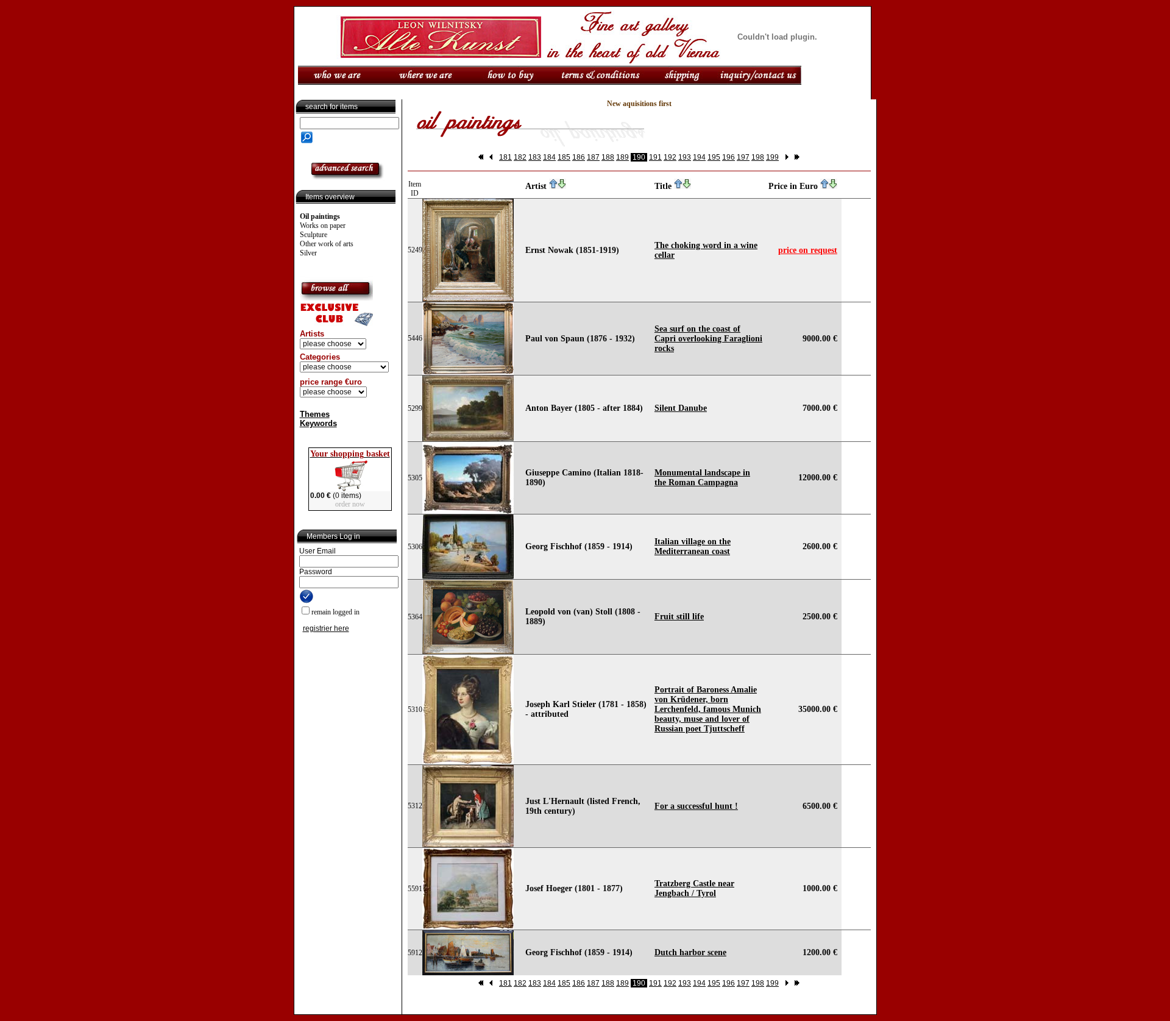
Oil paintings (320, 216)
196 (728, 157)
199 (772, 157)
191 (655, 157)
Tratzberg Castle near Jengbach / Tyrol (694, 888)
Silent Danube (680, 408)
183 (534, 157)
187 (593, 157)
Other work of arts (326, 244)
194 (699, 157)
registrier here (326, 628)
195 (713, 157)
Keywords (318, 423)
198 (757, 157)
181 (505, 157)
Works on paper (323, 225)
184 (549, 157)
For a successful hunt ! (696, 806)
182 (520, 157)
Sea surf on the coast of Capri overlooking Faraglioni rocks (708, 338)
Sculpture (313, 234)
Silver (308, 253)
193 (684, 157)
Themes (315, 414)
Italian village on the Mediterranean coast (692, 546)
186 (578, 157)
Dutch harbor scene (690, 952)
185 (564, 157)
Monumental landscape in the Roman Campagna (702, 477)
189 (622, 157)
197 (743, 157)
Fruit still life (679, 616)
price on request (807, 250)
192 (670, 157)
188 (607, 157)
